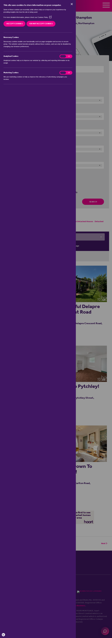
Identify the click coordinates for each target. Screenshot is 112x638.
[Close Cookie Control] (72, 4)
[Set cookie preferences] (6, 632)
